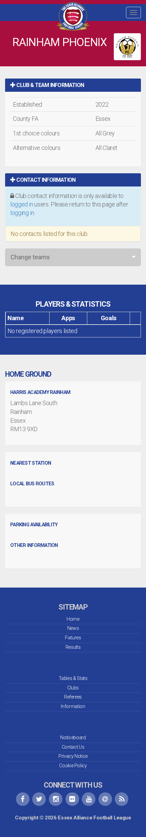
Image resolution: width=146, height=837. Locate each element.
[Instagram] (55, 799)
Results (73, 647)
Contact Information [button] (45, 180)
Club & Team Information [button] (49, 85)
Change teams (30, 257)
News (73, 628)
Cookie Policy (73, 765)
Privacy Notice (73, 756)
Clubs (73, 687)
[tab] (73, 85)
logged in (21, 204)
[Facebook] (23, 799)
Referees (73, 697)
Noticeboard (73, 737)
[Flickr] (72, 799)
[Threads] (105, 799)
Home (73, 619)
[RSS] (121, 799)
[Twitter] (39, 799)
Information (73, 706)
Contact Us (73, 747)
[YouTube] (88, 799)
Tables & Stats (73, 678)
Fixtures (73, 637)
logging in (22, 212)
